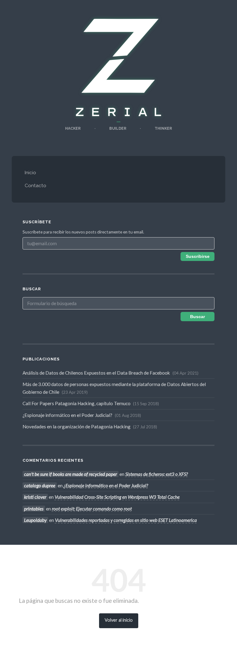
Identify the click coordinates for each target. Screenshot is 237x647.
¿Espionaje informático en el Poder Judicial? (81, 415)
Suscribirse (198, 256)
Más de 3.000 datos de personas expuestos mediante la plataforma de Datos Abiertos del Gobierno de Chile (114, 387)
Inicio (30, 172)
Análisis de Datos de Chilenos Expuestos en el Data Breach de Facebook (110, 373)
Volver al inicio (119, 620)
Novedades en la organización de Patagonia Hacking (89, 426)
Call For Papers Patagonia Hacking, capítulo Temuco (90, 403)
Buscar (197, 316)
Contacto (35, 185)
